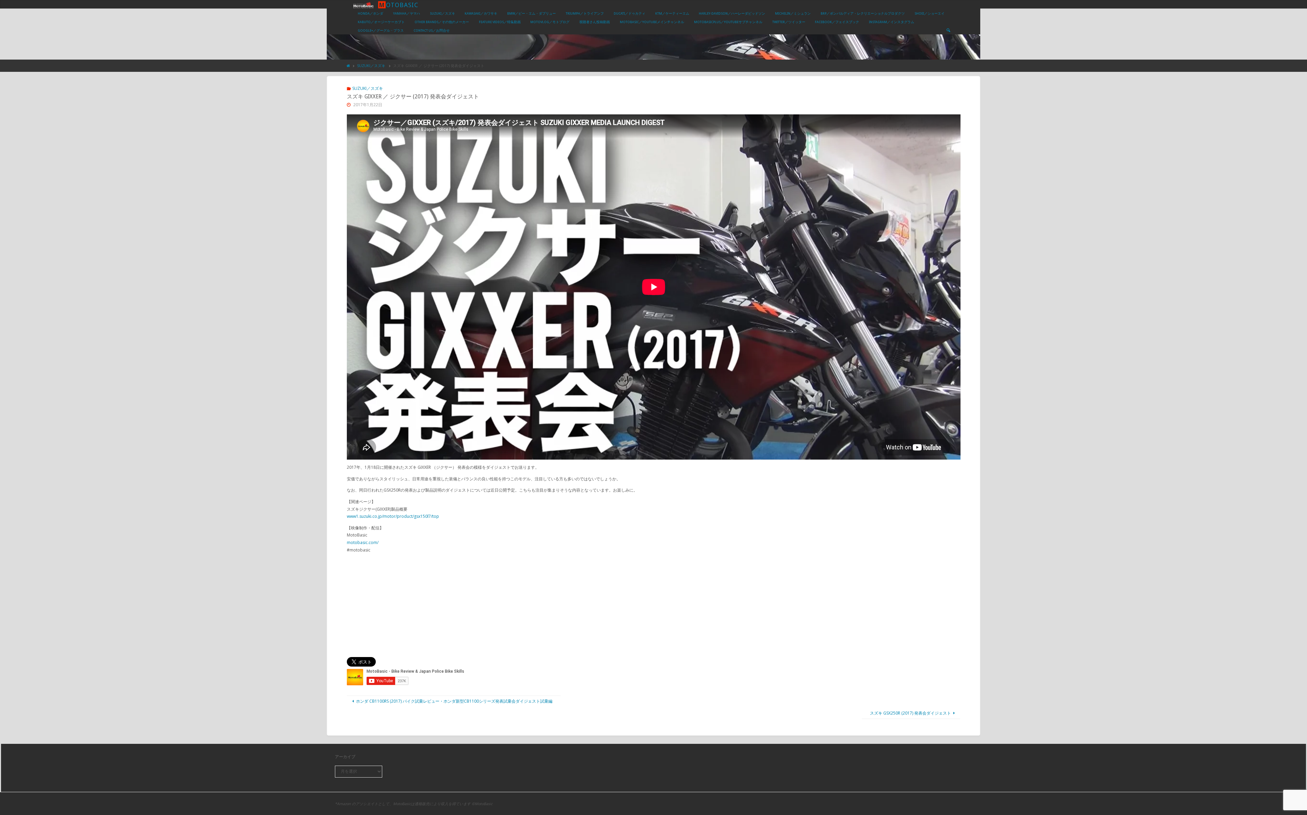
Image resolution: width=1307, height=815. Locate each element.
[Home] (348, 65)
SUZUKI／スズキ (371, 65)
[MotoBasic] (363, 4)
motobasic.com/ (362, 542)
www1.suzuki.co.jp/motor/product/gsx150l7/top (393, 516)
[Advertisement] (653, 605)
